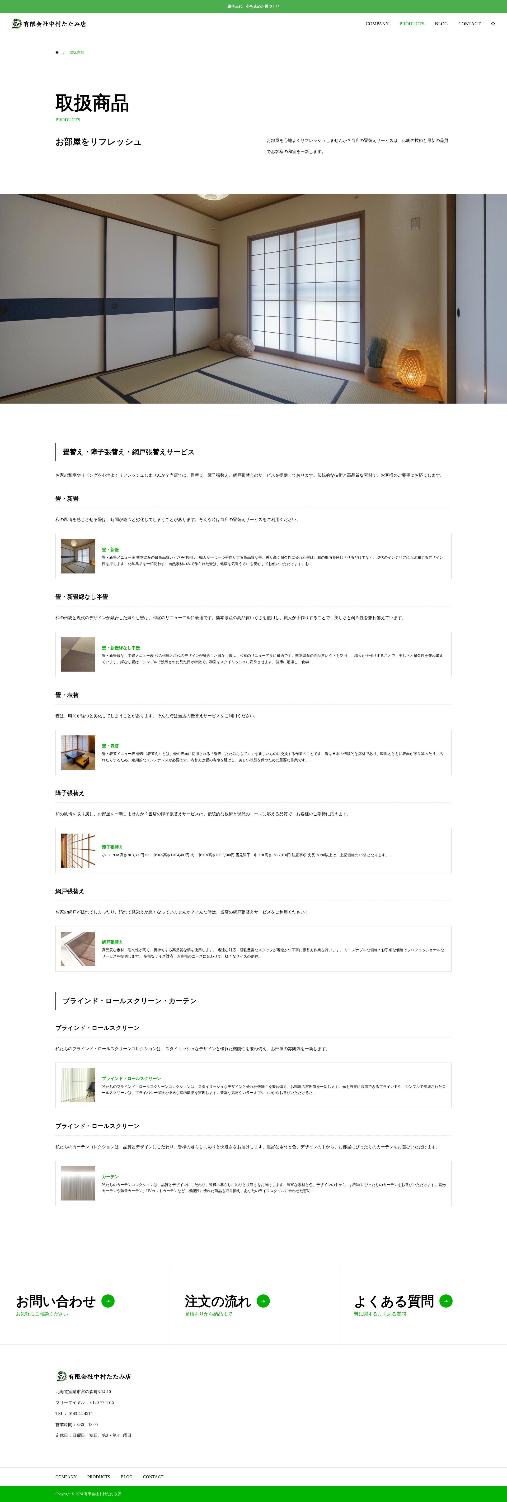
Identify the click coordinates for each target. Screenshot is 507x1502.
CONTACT (469, 23)
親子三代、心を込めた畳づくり (253, 6)
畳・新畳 (110, 549)
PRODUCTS (412, 23)
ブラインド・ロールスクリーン (131, 1078)
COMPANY (377, 23)
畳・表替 (110, 746)
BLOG (441, 23)
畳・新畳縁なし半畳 (121, 647)
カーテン (110, 1176)
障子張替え (112, 847)
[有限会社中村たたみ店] (49, 23)
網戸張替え (112, 942)
